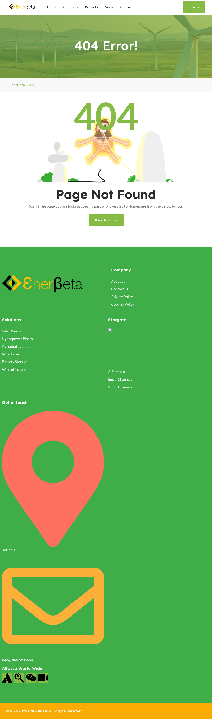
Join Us (194, 7)
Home (51, 7)
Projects (91, 7)
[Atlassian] (7, 678)
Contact (126, 7)
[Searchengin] (19, 678)
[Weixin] (31, 678)
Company (70, 7)
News (109, 7)
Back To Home (106, 220)
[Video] (43, 678)
